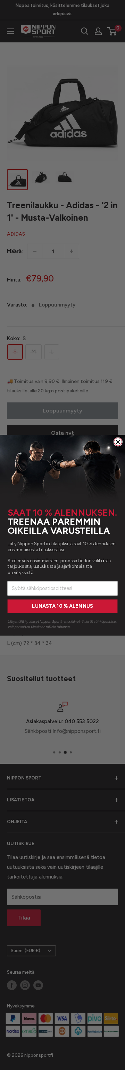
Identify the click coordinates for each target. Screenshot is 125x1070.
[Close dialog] (118, 442)
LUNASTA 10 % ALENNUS (62, 606)
